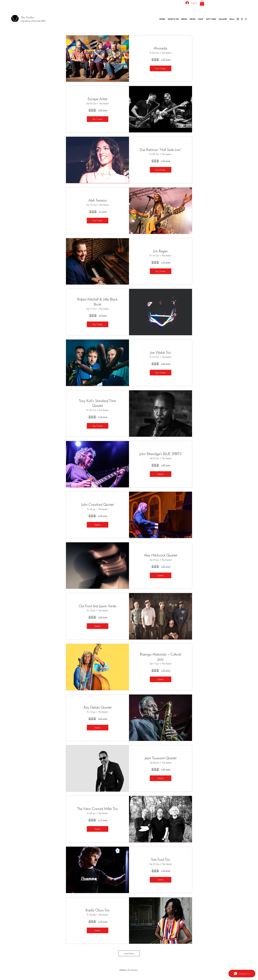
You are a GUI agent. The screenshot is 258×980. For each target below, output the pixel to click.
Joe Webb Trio (160, 352)
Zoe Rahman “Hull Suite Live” (160, 149)
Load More (129, 953)
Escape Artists (97, 99)
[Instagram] (237, 19)
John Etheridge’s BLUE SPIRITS (160, 454)
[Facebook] (242, 19)
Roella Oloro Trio (98, 910)
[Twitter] (246, 19)
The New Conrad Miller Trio (97, 808)
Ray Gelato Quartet (97, 707)
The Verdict (27, 17)
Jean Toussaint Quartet (160, 758)
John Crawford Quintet (97, 504)
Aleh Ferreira (97, 200)
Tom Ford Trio (160, 859)
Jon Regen (160, 251)
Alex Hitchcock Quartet (160, 555)
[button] (202, 3)
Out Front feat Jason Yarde (97, 606)
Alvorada (160, 48)
